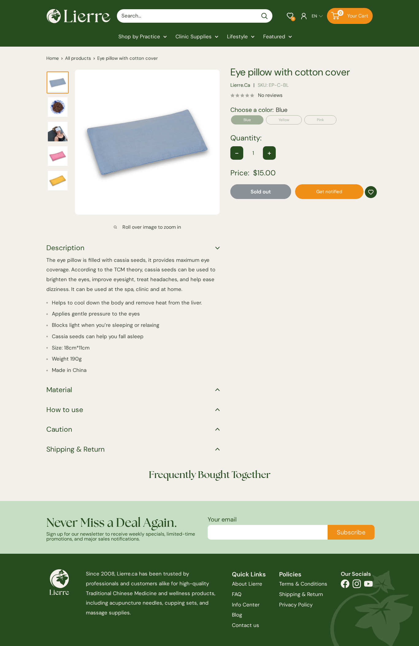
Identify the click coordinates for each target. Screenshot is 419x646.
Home (52, 58)
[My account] (304, 16)
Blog (237, 614)
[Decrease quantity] (236, 153)
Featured (274, 36)
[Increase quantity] (269, 153)
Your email (222, 519)
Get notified (329, 192)
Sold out (261, 192)
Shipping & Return (301, 594)
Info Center (245, 604)
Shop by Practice (139, 36)
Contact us (245, 625)
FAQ (236, 594)
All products (78, 58)
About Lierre (247, 583)
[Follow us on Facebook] (345, 585)
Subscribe (351, 532)
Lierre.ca (240, 85)
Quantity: (246, 138)
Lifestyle (237, 36)
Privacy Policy (296, 604)
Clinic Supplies (193, 36)
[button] (290, 16)
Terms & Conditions (303, 583)
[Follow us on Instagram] (356, 585)
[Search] (264, 16)
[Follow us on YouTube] (368, 585)
